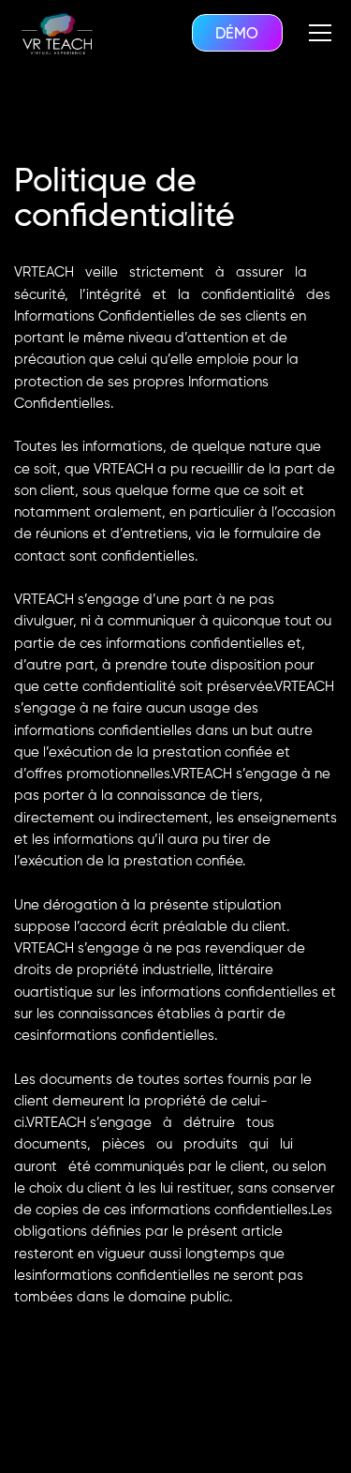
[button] (320, 32)
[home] (56, 32)
